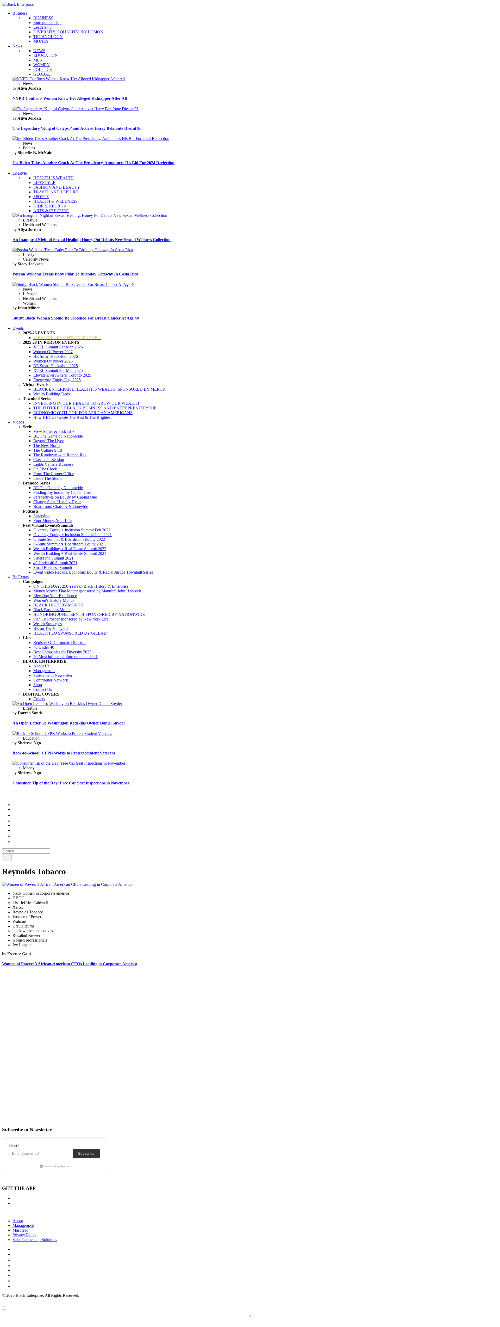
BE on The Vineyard (50, 628)
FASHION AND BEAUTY (56, 187)
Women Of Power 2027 (53, 351)
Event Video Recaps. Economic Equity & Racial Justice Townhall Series (93, 572)
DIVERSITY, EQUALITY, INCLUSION (68, 32)
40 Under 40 (43, 647)
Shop (37, 685)
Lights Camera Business (53, 464)
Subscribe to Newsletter (52, 675)
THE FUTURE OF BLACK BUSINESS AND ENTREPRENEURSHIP (94, 408)
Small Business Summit (52, 567)
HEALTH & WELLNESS (55, 201)
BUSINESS (43, 18)
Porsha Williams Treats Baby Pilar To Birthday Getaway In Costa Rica (75, 274)
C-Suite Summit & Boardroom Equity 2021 (69, 544)
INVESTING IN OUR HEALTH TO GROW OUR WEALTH (86, 403)
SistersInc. (41, 516)
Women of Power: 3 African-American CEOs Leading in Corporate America (69, 964)
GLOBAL (42, 74)
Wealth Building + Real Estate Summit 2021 (69, 553)
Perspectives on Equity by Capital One (65, 497)
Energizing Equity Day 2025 (57, 380)
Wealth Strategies (47, 624)
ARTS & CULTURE (51, 210)
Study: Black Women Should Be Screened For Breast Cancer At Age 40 (75, 318)
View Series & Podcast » (53, 431)
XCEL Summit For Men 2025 (58, 370)
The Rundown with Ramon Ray (59, 455)
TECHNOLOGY (48, 36)
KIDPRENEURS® (49, 206)
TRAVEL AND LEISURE (55, 192)
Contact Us (42, 689)
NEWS (39, 50)
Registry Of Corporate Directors (59, 642)
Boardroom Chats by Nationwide (60, 506)
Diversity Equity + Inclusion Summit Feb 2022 (71, 530)
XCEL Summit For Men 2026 (58, 347)
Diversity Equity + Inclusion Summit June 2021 (72, 534)
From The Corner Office (53, 473)
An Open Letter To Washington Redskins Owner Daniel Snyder (68, 723)
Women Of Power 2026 (53, 361)
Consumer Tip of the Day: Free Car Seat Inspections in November (70, 783)
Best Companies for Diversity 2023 (62, 652)
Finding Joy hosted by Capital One (62, 492)
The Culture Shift (47, 450)
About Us (41, 666)
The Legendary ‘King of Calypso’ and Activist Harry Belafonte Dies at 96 (76, 128)
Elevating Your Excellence (55, 595)
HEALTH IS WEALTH (53, 178)
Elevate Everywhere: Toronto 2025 (62, 375)
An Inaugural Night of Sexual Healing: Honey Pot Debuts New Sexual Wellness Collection (91, 239)
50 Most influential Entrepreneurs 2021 (65, 656)
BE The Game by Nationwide (58, 436)
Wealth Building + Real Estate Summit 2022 (69, 548)
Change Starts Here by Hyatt (57, 502)
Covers (39, 699)
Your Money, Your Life (52, 520)
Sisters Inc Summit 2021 (53, 558)
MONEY (41, 41)
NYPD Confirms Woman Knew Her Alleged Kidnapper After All (69, 98)
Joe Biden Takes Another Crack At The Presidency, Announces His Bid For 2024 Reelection (93, 163)
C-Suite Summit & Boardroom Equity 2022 (69, 539)
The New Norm (46, 445)
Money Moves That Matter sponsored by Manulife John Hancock (87, 591)
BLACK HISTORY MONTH (58, 605)
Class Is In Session (48, 459)
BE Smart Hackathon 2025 (55, 366)
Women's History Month (53, 600)
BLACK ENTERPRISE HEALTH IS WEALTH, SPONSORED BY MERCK (99, 389)
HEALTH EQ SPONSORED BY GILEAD (70, 633)
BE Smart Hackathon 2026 (55, 356)
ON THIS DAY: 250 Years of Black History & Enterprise (80, 586)
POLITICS (42, 69)
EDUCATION (45, 55)
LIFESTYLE (44, 182)
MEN (38, 60)
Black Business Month (52, 609)
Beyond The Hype (48, 441)
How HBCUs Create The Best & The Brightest (72, 417)
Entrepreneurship (47, 22)
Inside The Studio (48, 478)
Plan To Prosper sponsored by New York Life (70, 619)
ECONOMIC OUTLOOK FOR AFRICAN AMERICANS (83, 412)
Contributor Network (50, 680)
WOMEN (41, 65)
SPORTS (41, 196)
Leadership (42, 27)
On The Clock (45, 469)
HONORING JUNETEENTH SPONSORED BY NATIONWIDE (89, 614)
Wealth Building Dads (51, 394)
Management (44, 670)
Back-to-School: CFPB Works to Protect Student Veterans (63, 753)
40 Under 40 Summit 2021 (55, 563)
